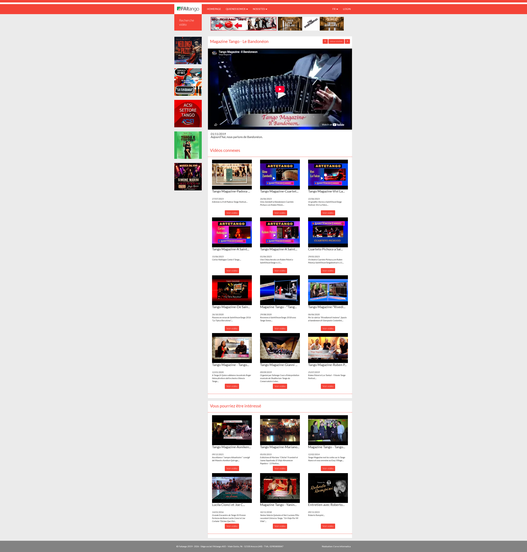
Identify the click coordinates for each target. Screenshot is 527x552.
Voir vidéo (231, 212)
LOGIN (347, 8)
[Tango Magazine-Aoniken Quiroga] (232, 430)
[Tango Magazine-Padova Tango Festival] (232, 175)
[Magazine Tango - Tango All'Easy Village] (328, 430)
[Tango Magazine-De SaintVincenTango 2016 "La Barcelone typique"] (232, 290)
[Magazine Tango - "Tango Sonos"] (280, 290)
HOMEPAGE (215, 8)
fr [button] (334, 8)
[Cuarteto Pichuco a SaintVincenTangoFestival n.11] (328, 232)
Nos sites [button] (259, 8)
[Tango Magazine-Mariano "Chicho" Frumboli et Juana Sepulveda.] (280, 430)
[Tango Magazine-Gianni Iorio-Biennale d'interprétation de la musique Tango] (280, 348)
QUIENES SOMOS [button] (236, 8)
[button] (232, 175)
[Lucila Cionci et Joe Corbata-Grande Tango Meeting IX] (232, 488)
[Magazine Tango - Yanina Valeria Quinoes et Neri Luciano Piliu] (280, 488)
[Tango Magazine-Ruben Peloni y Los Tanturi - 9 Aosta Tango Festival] (328, 348)
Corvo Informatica (342, 546)
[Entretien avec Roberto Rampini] (328, 488)
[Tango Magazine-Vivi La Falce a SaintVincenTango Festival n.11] (328, 175)
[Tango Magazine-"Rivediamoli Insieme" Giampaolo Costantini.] (328, 290)
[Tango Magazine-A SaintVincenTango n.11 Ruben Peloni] (280, 232)
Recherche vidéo (186, 22)
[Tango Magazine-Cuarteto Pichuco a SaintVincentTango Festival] (280, 175)
